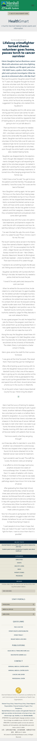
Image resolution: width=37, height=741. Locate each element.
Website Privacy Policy (8, 703)
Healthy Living (19, 566)
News (19, 569)
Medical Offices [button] (8, 609)
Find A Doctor (18, 627)
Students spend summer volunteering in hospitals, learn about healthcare (18, 550)
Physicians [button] (6, 604)
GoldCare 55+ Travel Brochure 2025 (18, 651)
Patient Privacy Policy (20, 703)
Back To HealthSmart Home (19, 13)
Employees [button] (6, 614)
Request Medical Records (18, 639)
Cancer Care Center (18, 674)
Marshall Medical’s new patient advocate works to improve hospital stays (18, 546)
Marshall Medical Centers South (18, 670)
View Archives (7, 591)
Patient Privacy (18, 635)
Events (19, 563)
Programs (19, 576)
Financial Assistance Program (21, 706)
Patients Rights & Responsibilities (18, 631)
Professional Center (18, 678)
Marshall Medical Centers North (18, 666)
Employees (19, 559)
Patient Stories (19, 572)
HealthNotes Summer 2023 (18, 655)
